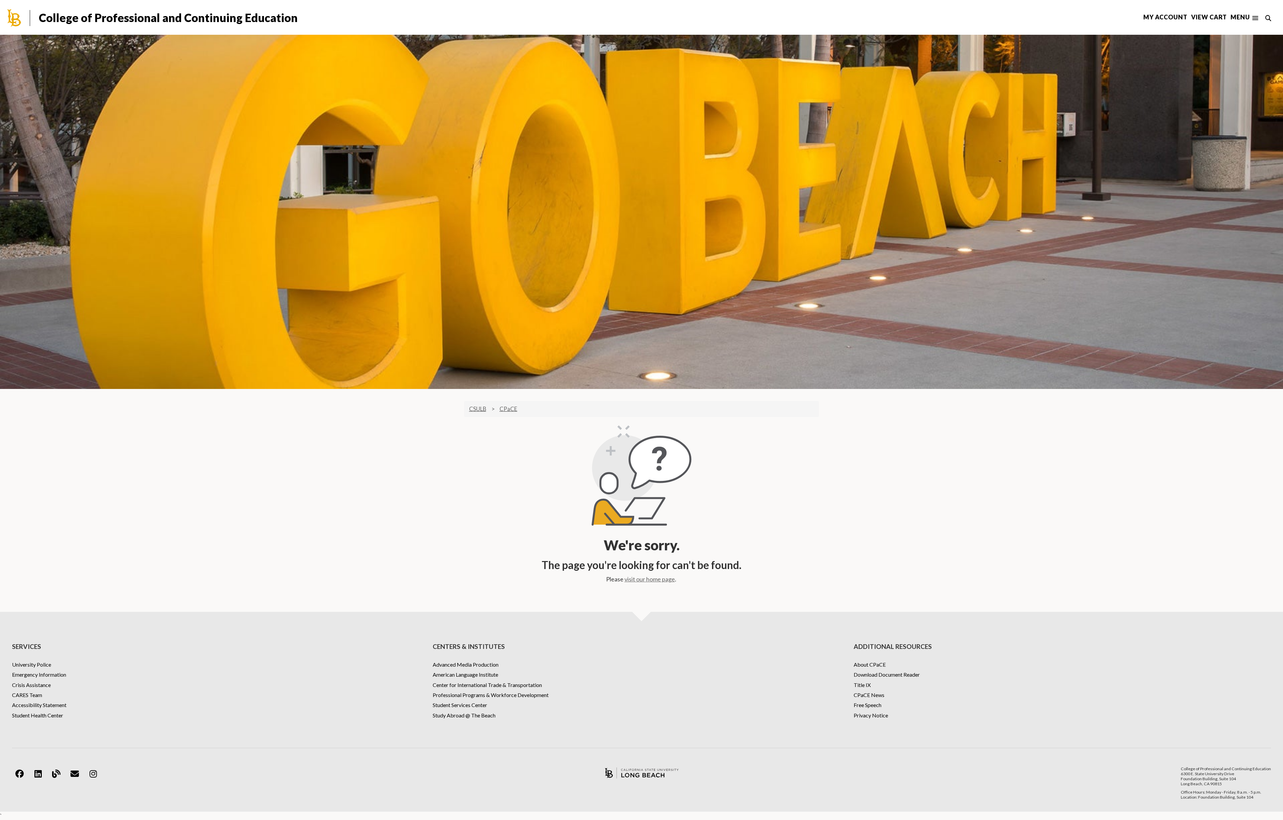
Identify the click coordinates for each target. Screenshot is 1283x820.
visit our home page (649, 579)
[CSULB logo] (642, 773)
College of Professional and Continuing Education (168, 17)
